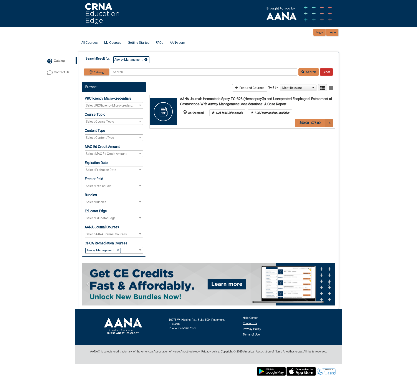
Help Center (250, 317)
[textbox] (110, 105)
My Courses (112, 43)
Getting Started (138, 43)
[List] (322, 87)
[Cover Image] (163, 111)
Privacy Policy (252, 329)
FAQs (159, 43)
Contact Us (250, 323)
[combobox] (296, 88)
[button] (313, 88)
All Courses (89, 43)
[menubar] (133, 42)
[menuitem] (89, 42)
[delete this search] (146, 59)
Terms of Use (251, 334)
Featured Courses (252, 88)
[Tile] (331, 87)
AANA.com (177, 43)
